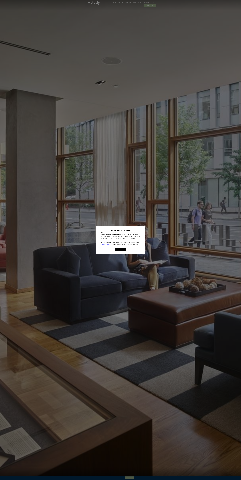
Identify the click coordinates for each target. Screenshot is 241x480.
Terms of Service (106, 244)
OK (120, 249)
